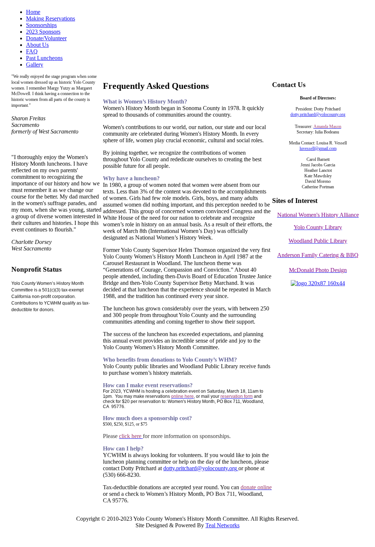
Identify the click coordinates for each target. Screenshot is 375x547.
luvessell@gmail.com (318, 148)
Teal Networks (222, 525)
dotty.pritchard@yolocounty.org (200, 468)
